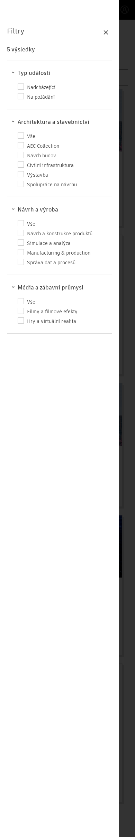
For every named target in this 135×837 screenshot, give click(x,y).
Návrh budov (41, 155)
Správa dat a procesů (51, 262)
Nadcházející (41, 87)
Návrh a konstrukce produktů (59, 233)
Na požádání (41, 96)
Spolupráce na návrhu (52, 184)
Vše (31, 136)
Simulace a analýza (49, 243)
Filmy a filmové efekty (52, 311)
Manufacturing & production (58, 252)
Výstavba (37, 174)
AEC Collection (43, 145)
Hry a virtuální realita (51, 321)
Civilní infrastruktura (50, 165)
